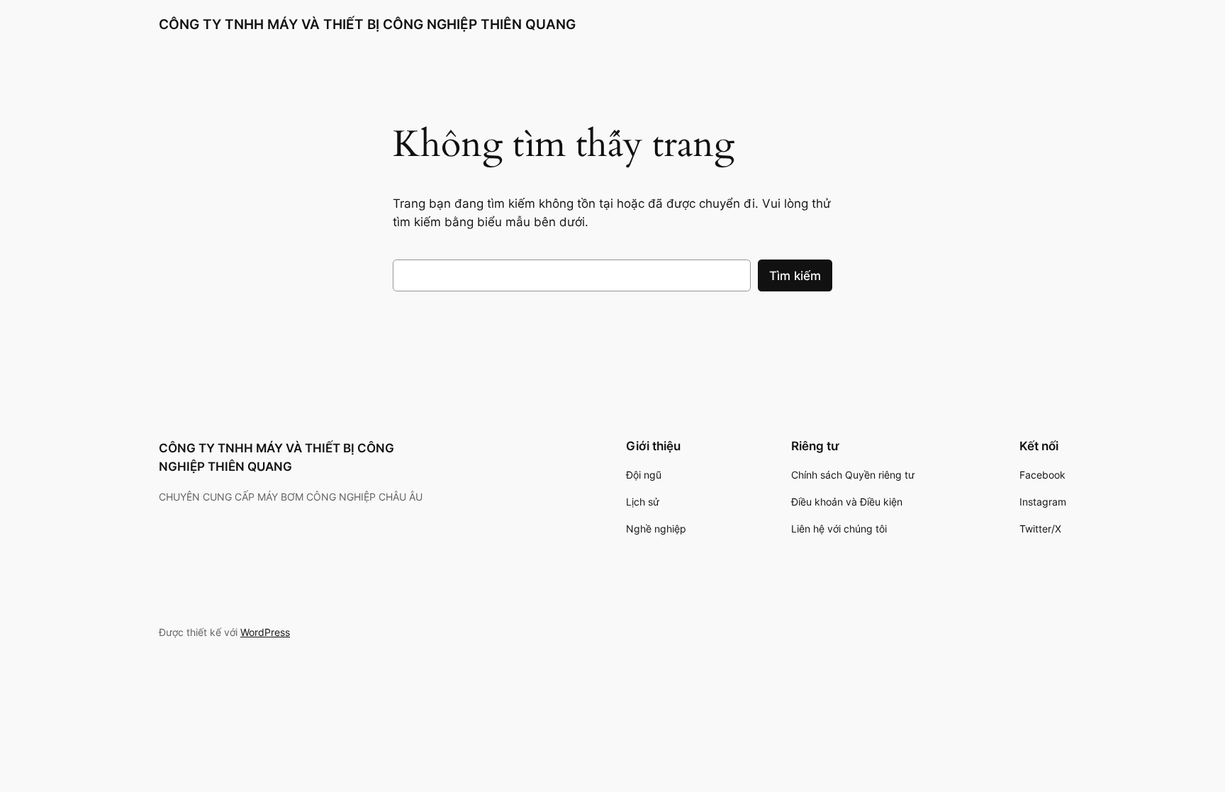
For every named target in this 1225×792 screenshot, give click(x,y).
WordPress (265, 632)
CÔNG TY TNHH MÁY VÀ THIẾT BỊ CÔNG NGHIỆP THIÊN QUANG (367, 24)
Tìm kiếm (795, 276)
